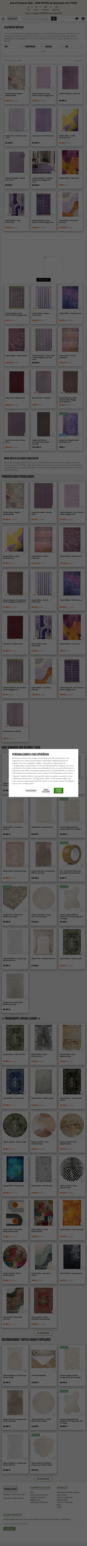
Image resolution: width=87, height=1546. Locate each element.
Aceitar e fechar (59, 790)
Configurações (30, 790)
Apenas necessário (46, 790)
